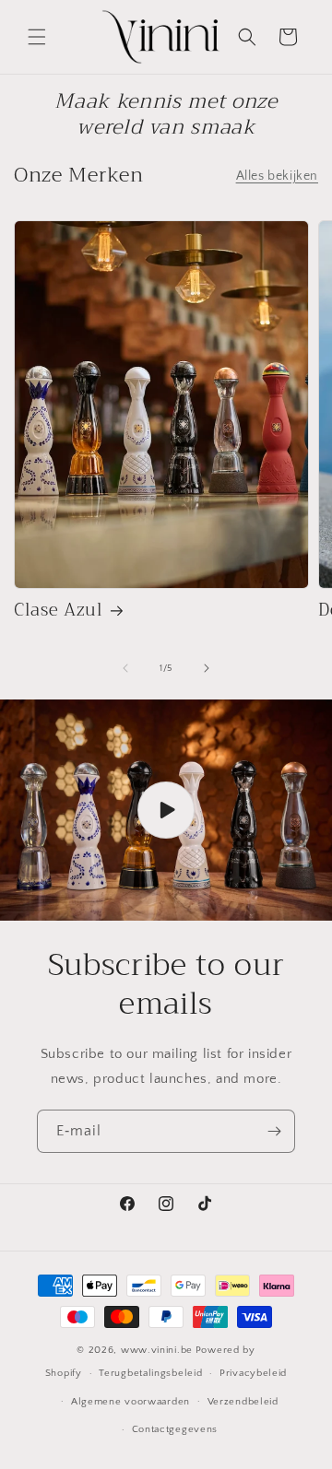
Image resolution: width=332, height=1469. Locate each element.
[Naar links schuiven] (125, 668)
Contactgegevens (175, 1429)
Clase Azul (58, 611)
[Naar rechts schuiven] (206, 668)
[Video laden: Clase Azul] (166, 810)
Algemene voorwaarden (130, 1401)
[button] (37, 37)
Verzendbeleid (243, 1401)
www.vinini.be (157, 1350)
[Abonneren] (274, 1131)
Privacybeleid (253, 1373)
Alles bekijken (277, 176)
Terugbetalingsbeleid (150, 1373)
